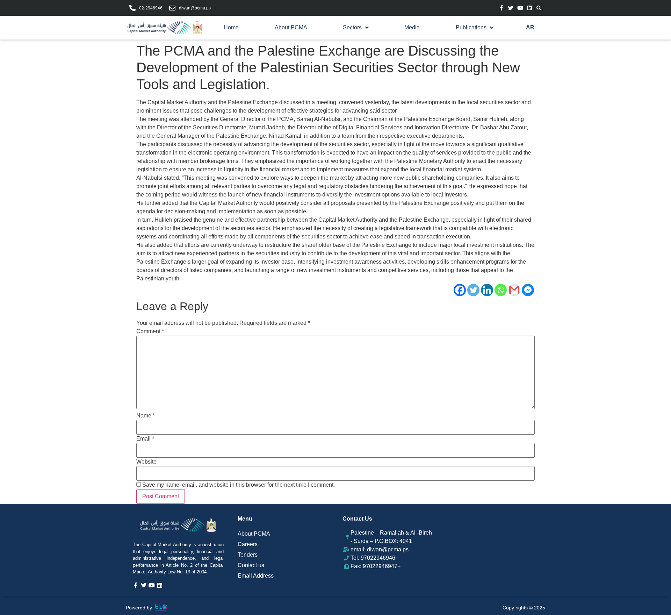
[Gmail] (514, 290)
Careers (248, 544)
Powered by (139, 607)
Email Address (256, 576)
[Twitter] (510, 8)
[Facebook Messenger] (528, 290)
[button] (538, 8)
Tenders (248, 555)
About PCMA (291, 27)
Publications (471, 27)
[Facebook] (460, 290)
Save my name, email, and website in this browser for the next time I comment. (238, 485)
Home (231, 27)
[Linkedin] (529, 8)
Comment (150, 331)
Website (146, 462)
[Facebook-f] (501, 8)
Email (145, 439)
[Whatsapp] (501, 290)
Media (412, 27)
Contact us (251, 565)
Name (145, 416)
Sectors (352, 27)
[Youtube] (520, 8)
